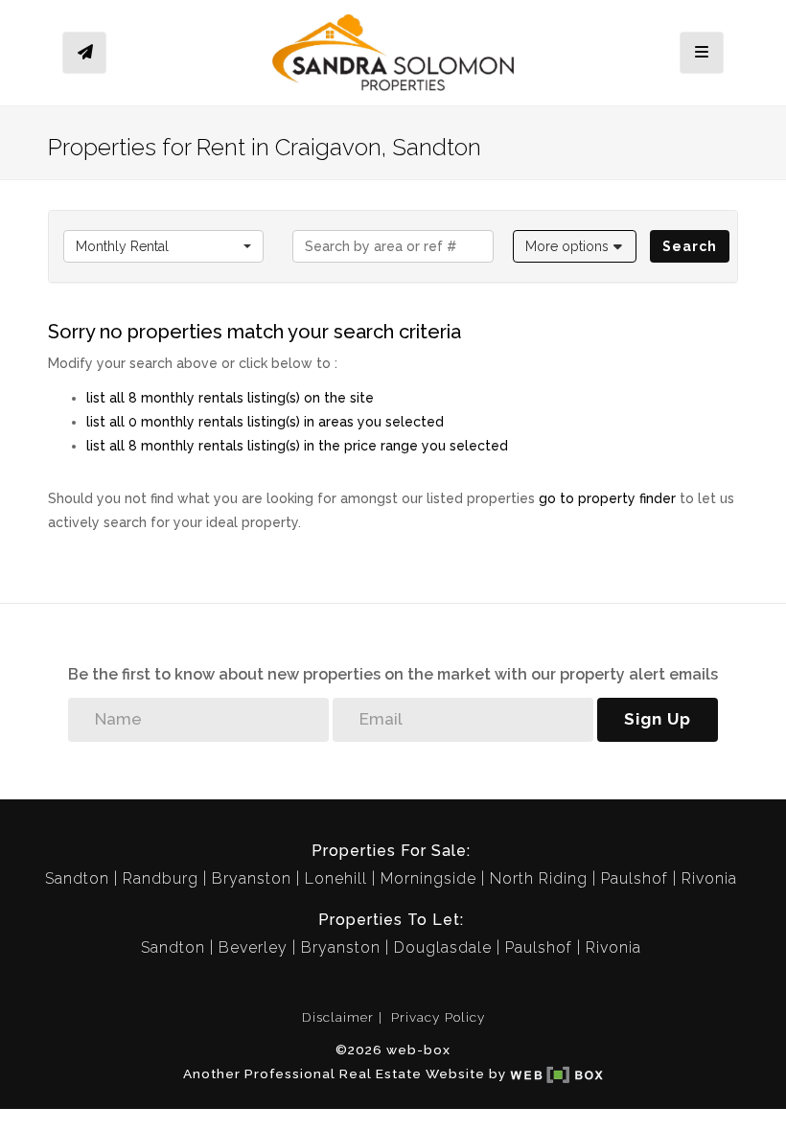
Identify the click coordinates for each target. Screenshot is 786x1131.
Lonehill (336, 878)
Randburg (160, 878)
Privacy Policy (438, 1017)
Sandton (77, 878)
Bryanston (251, 878)
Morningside (428, 878)
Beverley (253, 947)
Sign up (657, 718)
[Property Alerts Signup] (84, 53)
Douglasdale (443, 947)
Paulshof (634, 878)
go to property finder (607, 498)
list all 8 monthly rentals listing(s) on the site (230, 397)
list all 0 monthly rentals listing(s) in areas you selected (265, 421)
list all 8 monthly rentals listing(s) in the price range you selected (297, 445)
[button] (574, 246)
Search (689, 246)
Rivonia (709, 878)
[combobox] (163, 246)
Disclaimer (338, 1017)
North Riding (539, 878)
